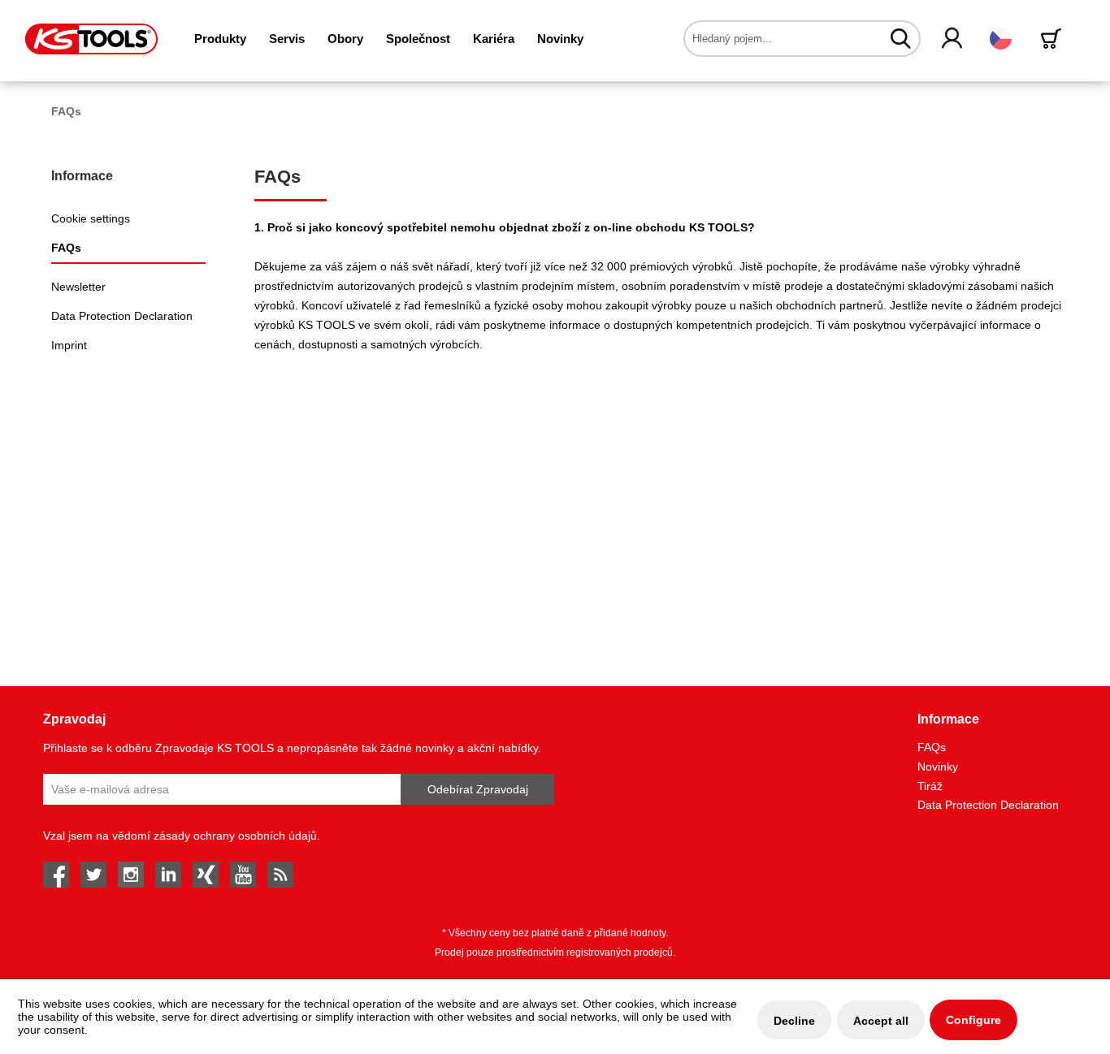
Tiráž (930, 786)
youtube (243, 875)
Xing (206, 875)
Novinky (937, 766)
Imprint (69, 345)
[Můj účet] (952, 39)
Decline (794, 1020)
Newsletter (78, 286)
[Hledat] (901, 38)
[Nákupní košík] (1054, 38)
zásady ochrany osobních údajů (235, 835)
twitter (93, 875)
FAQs (66, 247)
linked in (168, 875)
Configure (973, 1019)
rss (280, 875)
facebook (56, 875)
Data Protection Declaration (122, 315)
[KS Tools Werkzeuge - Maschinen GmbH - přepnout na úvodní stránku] (91, 39)
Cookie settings (90, 218)
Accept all (880, 1020)
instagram (131, 875)
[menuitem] (220, 38)
